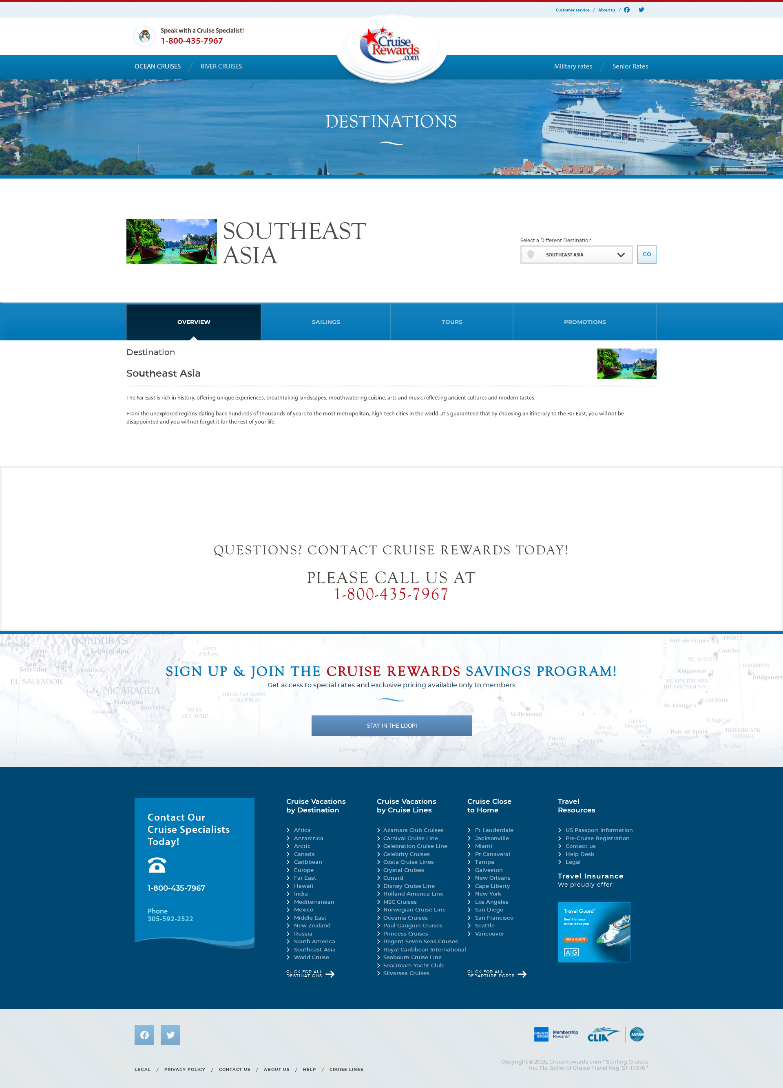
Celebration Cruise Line (415, 846)
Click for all (304, 974)
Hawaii (303, 886)
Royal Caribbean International (424, 950)
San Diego (489, 910)
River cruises (221, 66)
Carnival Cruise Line (410, 838)
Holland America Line (413, 894)
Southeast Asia (315, 950)
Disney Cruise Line (409, 886)
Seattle (485, 926)
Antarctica (308, 838)
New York (488, 894)
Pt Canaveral (492, 854)
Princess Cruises (405, 934)
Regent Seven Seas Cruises (420, 942)
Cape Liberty (492, 886)
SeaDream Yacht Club (413, 966)
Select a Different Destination (556, 240)
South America (314, 942)
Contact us (581, 846)
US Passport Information (599, 830)
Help (309, 1070)
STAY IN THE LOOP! (392, 726)
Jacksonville (492, 838)
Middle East (310, 918)
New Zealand (312, 926)
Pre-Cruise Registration (598, 838)
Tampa (484, 862)
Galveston (489, 870)
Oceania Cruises (405, 918)
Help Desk (580, 854)
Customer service (573, 10)
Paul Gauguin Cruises (412, 926)
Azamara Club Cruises (413, 830)
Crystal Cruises (403, 870)
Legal (573, 862)
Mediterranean (314, 902)
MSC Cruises (400, 902)
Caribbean (308, 862)
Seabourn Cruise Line (412, 957)
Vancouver (489, 934)
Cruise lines (346, 1070)
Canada (304, 854)
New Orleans (493, 878)
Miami (483, 846)
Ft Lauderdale (494, 830)
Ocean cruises (158, 66)
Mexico (303, 910)
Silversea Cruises (406, 973)
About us (606, 10)
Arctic (302, 846)
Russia (303, 934)
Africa (302, 830)
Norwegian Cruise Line (414, 910)
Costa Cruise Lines (408, 862)
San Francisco (494, 918)
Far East (305, 878)
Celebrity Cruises (406, 854)
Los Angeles (492, 902)
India (301, 894)
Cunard (393, 878)
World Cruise (311, 957)
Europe (304, 870)
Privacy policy (185, 1070)
